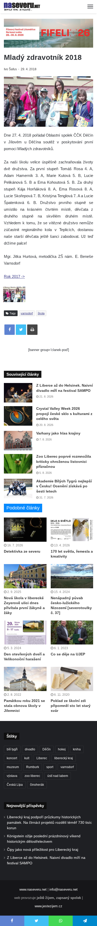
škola (41, 313)
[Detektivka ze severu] (25, 530)
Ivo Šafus (10, 69)
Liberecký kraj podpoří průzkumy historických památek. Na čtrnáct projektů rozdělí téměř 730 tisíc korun (49, 822)
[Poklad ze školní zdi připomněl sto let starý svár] (72, 679)
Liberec (41, 758)
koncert (12, 758)
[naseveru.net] (22, 7)
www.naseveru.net (33, 889)
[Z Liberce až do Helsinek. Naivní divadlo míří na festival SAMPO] (18, 393)
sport (49, 767)
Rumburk (32, 767)
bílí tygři (12, 749)
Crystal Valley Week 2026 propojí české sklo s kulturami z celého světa (64, 413)
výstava (12, 776)
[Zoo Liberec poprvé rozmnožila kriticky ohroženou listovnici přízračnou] (18, 464)
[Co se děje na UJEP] (72, 633)
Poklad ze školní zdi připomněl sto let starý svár (71, 706)
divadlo (30, 749)
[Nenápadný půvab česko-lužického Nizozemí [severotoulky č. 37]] (72, 576)
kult (26, 758)
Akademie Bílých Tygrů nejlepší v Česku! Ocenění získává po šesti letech (64, 486)
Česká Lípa (15, 785)
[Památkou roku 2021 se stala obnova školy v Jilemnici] (25, 679)
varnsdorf (27, 313)
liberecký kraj (63, 758)
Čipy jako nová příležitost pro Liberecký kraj (42, 850)
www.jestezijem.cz (48, 906)
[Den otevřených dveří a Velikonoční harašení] (25, 633)
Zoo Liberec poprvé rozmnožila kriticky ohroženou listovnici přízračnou (63, 461)
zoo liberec (32, 776)
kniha (77, 749)
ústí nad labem (57, 776)
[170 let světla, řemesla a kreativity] (72, 530)
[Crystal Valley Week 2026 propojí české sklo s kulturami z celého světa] (18, 416)
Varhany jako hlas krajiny (58, 433)
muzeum (13, 767)
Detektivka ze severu (22, 551)
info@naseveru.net (63, 889)
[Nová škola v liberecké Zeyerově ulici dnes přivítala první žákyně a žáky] (25, 576)
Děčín (46, 749)
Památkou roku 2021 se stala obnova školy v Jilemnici (24, 706)
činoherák (37, 785)
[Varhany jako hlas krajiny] (18, 440)
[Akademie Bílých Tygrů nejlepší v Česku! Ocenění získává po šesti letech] (18, 488)
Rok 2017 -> (14, 276)
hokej (62, 749)
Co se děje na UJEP (68, 654)
